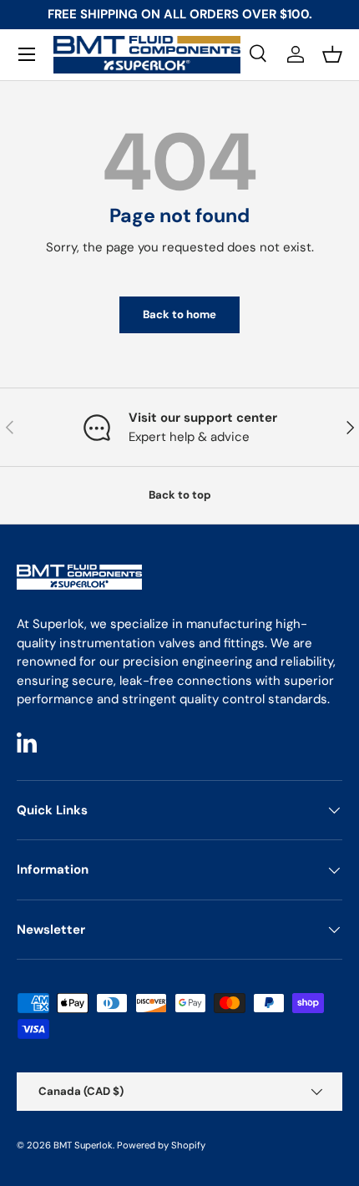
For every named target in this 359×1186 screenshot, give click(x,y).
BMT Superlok (83, 1145)
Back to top (180, 495)
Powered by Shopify (161, 1145)
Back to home (179, 314)
